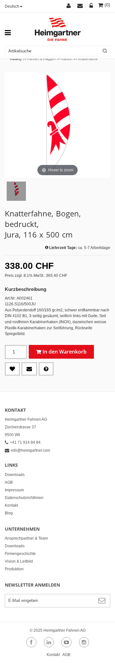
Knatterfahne (88, 59)
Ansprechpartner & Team (26, 538)
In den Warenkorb (64, 351)
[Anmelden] (91, 6)
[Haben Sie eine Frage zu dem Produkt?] (46, 369)
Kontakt (11, 505)
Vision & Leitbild (19, 561)
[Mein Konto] (69, 6)
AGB (9, 482)
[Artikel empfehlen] (29, 369)
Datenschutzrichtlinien (24, 497)
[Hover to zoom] (57, 124)
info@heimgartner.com (30, 450)
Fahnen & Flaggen (41, 59)
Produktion (14, 569)
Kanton (66, 59)
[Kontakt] (81, 6)
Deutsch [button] (12, 6)
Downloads (15, 474)
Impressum (14, 490)
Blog (9, 513)
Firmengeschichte (20, 553)
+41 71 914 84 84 (25, 442)
